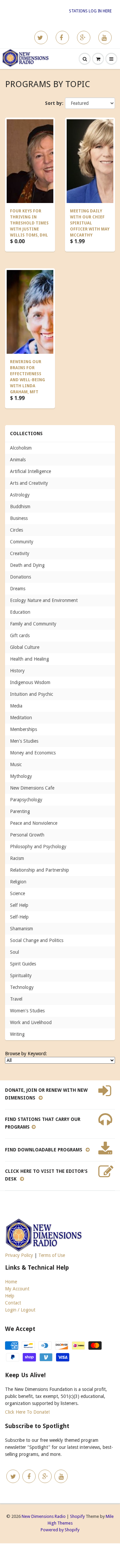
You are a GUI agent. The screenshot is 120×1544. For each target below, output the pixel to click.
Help (9, 1295)
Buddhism (20, 506)
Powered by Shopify (60, 1529)
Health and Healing (29, 659)
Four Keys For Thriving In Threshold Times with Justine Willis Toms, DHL (29, 223)
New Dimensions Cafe (32, 788)
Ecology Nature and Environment (44, 600)
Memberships (23, 729)
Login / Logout (20, 1310)
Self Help (19, 905)
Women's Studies (27, 1010)
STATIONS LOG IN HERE (90, 11)
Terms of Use (51, 1255)
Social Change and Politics (36, 940)
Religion (18, 881)
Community (21, 541)
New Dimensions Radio (44, 1516)
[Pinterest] (83, 37)
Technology (22, 987)
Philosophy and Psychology (38, 846)
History (17, 670)
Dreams (17, 588)
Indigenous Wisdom (30, 682)
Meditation (21, 717)
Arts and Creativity (29, 483)
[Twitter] (41, 37)
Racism (17, 858)
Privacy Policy (19, 1255)
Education (20, 612)
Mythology (21, 776)
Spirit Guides (23, 963)
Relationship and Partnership (39, 870)
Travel (16, 999)
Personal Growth (27, 834)
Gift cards (20, 635)
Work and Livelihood (31, 1022)
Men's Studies (24, 741)
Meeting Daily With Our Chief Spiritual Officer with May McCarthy (89, 223)
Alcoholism (21, 448)
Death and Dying (27, 565)
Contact (13, 1302)
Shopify (77, 1516)
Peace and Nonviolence (33, 823)
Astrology (20, 494)
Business (19, 518)
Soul (14, 952)
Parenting (20, 811)
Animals (18, 459)
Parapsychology (26, 799)
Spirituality (21, 975)
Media (16, 706)
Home (11, 1281)
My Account (17, 1288)
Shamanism (21, 928)
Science (17, 893)
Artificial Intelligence (30, 471)
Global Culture (24, 647)
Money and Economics (33, 752)
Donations (20, 577)
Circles (16, 530)
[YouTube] (105, 37)
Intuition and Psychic (31, 694)
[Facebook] (62, 37)
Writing (17, 1034)
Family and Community (33, 623)
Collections (26, 433)
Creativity (19, 553)
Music (16, 764)
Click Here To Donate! (27, 1412)
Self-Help (19, 917)
